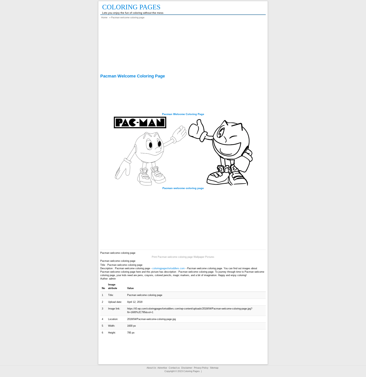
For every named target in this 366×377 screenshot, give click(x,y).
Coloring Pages (131, 7)
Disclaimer (186, 368)
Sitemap (214, 368)
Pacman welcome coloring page (183, 114)
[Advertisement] (183, 47)
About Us (151, 368)
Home (104, 17)
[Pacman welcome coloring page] (183, 184)
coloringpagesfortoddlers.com (168, 268)
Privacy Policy (201, 368)
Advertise (162, 368)
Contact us (174, 368)
